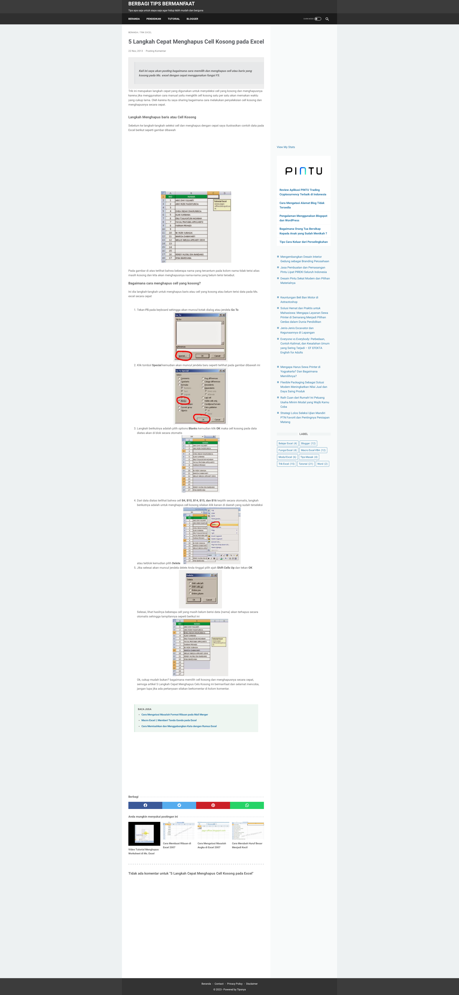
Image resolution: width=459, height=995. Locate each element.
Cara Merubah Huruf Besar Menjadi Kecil (247, 845)
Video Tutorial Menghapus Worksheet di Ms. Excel (143, 851)
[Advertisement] (196, 162)
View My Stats (286, 147)
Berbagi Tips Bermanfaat (161, 4)
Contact (219, 983)
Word (322, 463)
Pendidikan (153, 18)
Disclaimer (252, 983)
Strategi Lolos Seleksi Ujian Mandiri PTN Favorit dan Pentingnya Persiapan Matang (305, 417)
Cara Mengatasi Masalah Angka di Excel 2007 (212, 845)
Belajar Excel (288, 443)
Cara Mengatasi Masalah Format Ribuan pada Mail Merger (174, 714)
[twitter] (179, 805)
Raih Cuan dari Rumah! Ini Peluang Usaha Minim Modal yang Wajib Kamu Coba (304, 402)
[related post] (144, 834)
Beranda (134, 18)
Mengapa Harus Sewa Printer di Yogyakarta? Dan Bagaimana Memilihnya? (300, 371)
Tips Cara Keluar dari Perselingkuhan (304, 242)
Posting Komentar (156, 50)
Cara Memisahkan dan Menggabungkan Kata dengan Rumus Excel (179, 726)
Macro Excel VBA (313, 450)
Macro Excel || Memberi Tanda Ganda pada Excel (169, 720)
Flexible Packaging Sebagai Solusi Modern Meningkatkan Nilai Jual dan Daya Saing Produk (303, 387)
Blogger (192, 18)
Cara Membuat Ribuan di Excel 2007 (177, 845)
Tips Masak (309, 457)
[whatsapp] (247, 805)
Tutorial (174, 18)
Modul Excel (287, 457)
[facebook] (145, 805)
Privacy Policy (235, 983)
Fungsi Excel (288, 450)
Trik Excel (287, 463)
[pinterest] (213, 805)
